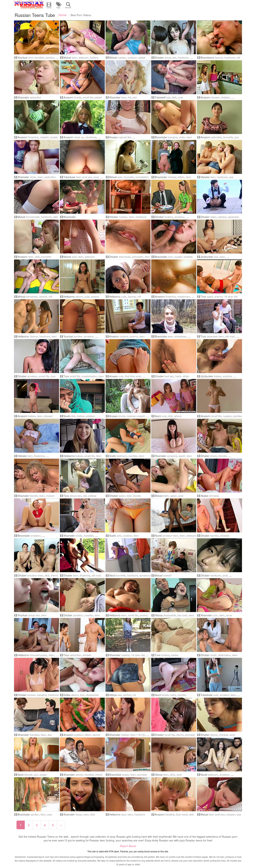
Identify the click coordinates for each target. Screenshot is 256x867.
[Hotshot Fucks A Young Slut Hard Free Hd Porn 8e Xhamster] (128, 77)
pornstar (190, 735)
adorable (216, 137)
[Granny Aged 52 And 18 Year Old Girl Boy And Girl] (219, 276)
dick (174, 97)
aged (210, 296)
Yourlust (22, 57)
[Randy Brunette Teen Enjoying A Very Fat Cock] (36, 236)
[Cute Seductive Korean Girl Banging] (36, 675)
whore (178, 416)
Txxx (203, 296)
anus (229, 615)
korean (31, 695)
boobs (137, 496)
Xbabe (204, 496)
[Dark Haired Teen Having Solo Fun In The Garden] (36, 794)
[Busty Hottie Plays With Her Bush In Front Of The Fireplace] (173, 675)
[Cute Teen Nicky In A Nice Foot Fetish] (82, 276)
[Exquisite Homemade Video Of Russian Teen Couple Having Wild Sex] (36, 197)
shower (215, 97)
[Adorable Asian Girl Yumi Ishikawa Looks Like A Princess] (128, 515)
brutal (121, 416)
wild (55, 217)
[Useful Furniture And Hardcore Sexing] (128, 197)
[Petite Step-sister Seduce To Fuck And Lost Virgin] (36, 157)
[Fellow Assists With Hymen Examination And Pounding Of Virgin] (219, 635)
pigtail (141, 57)
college (92, 496)
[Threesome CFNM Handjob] (36, 37)
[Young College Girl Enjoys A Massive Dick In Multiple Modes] (82, 436)
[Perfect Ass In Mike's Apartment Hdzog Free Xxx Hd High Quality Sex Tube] (128, 675)
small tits (88, 97)
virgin (182, 137)
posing (95, 296)
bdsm (181, 177)
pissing (222, 217)
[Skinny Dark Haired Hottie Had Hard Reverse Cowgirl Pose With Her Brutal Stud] (128, 396)
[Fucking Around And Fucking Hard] (173, 595)
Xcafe (112, 456)
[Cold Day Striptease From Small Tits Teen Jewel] (173, 316)
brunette (228, 137)
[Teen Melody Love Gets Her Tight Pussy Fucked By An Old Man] (36, 117)
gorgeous (145, 575)
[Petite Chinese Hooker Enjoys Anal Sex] (219, 715)
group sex (170, 57)
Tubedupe (69, 177)
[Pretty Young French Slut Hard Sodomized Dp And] (128, 715)
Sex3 (158, 416)
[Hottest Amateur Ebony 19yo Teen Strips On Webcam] (173, 515)
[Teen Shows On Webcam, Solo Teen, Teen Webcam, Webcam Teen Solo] (82, 236)
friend (54, 575)
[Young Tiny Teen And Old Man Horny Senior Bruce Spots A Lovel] (82, 555)
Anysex (113, 137)
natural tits (124, 137)
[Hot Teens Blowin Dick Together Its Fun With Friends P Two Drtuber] (36, 555)
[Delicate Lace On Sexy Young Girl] (128, 794)
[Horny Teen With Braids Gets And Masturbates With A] (82, 77)
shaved (48, 416)
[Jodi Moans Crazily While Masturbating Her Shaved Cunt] (36, 515)
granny (218, 296)
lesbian (225, 97)
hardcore (183, 57)
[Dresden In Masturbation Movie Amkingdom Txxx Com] (82, 356)
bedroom (122, 456)
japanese (233, 217)
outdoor (132, 57)
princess (214, 496)
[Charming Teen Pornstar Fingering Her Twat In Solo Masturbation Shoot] (128, 754)
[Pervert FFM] (36, 276)
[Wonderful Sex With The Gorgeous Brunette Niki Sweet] (128, 555)
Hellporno (69, 296)
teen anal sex (84, 177)
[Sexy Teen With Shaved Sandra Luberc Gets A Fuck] (36, 396)
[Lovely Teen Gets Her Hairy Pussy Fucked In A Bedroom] (173, 276)
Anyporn (68, 97)
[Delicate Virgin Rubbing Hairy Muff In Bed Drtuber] (173, 356)
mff (50, 296)
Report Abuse (128, 846)
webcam (83, 57)
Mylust (67, 57)
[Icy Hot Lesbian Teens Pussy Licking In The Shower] (219, 77)
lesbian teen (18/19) (133, 735)
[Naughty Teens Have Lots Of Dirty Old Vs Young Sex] (219, 37)
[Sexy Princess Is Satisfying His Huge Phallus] (219, 475)
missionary (183, 296)
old (238, 57)
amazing (172, 456)
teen (74, 57)
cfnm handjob (36, 57)
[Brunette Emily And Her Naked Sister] (36, 635)
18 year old (230, 296)
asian (213, 217)
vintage (172, 177)
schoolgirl (137, 257)
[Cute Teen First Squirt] (219, 555)
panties (50, 57)
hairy (178, 376)
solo (120, 177)
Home (62, 15)
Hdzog (158, 615)
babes (217, 376)
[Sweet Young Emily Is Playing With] (128, 595)
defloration (224, 655)
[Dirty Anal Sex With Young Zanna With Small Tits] (173, 754)
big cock (182, 615)
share (213, 456)
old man (230, 336)
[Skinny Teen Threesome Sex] (36, 316)
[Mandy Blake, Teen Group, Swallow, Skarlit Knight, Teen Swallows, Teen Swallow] (36, 595)
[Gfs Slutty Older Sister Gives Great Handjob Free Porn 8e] (36, 715)
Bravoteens (207, 57)
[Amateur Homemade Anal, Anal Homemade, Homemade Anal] (82, 157)
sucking (227, 376)
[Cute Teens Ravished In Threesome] (128, 276)
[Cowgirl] (173, 555)
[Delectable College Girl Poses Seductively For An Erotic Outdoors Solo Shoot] (82, 117)
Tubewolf (160, 97)
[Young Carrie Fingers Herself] (36, 436)
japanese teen (215, 336)
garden (35, 814)
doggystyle (169, 615)
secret (79, 774)
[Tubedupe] (219, 675)
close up (79, 137)
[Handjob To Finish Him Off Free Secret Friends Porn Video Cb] (82, 754)
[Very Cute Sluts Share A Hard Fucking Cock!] (173, 396)
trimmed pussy (38, 655)
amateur (179, 217)
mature (124, 336)
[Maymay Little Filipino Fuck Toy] (36, 356)
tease (79, 814)
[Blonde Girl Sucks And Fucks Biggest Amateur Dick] (82, 316)
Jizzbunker (207, 257)
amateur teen (170, 535)
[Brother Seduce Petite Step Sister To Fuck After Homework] (36, 77)
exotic (79, 535)
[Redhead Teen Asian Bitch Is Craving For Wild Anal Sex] (173, 475)
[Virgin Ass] (219, 157)
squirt (182, 456)
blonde (223, 456)
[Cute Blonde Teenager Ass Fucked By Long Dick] (173, 77)
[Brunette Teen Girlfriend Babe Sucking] (219, 356)
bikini (88, 735)
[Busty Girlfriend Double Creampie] (128, 475)
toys (53, 376)
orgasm (230, 814)
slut (134, 97)
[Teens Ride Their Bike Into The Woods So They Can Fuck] (82, 197)
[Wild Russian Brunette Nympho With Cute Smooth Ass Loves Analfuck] (219, 794)
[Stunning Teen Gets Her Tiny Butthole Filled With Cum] (219, 595)
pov (237, 137)
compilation (142, 177)
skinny (79, 296)
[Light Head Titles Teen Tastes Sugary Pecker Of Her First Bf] (128, 356)
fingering (33, 137)
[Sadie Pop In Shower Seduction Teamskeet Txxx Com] (82, 635)
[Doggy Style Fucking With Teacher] (173, 197)
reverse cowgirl (136, 416)
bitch (166, 496)
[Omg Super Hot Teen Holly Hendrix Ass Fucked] (219, 236)
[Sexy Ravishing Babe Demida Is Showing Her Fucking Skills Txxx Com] (173, 635)
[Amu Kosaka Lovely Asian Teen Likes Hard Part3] (128, 236)
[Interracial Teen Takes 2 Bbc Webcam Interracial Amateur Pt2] (219, 754)
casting (125, 655)
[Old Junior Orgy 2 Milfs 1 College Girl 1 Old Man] (82, 475)
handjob (89, 535)
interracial (124, 257)
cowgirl (44, 137)
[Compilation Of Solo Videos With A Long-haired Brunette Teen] (128, 157)
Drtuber (159, 57)
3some (219, 57)
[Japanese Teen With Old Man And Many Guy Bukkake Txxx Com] (219, 316)
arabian (90, 416)
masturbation (89, 376)
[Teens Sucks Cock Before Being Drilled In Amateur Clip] (173, 236)
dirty (172, 774)
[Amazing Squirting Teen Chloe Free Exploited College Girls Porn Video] (173, 436)
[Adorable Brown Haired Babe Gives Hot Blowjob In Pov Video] (219, 117)
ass (168, 97)
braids (77, 97)
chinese (223, 735)
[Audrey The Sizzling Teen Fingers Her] (219, 396)
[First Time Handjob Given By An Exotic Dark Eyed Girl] (82, 515)
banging (172, 137)
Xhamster (23, 97)
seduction (35, 97)
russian (122, 57)
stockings (91, 137)
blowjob (188, 257)
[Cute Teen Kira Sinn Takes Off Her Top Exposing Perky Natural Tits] (128, 117)
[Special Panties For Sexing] (219, 515)
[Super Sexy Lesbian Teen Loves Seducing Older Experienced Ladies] (128, 316)
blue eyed (182, 814)
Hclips (66, 695)
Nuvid (66, 416)
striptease (180, 336)
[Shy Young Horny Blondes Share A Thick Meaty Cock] (219, 436)
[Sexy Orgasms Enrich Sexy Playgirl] (173, 37)
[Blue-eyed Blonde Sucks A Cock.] (173, 794)
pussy (43, 774)
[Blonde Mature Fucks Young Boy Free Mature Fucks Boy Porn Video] (36, 475)
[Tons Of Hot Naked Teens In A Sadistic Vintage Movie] (173, 157)
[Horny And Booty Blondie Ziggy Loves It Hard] (173, 117)
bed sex (169, 376)
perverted (31, 296)
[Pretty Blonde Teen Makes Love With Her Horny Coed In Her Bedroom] (128, 436)
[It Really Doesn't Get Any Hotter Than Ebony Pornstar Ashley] (173, 715)
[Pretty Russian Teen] (128, 37)
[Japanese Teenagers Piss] (219, 197)
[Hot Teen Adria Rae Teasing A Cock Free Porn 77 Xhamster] (82, 794)
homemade (33, 217)
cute (180, 97)
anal (96, 177)
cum (170, 257)
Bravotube (161, 137)
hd (129, 97)
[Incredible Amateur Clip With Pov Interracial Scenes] (82, 675)
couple (54, 137)
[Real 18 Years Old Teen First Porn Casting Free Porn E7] (128, 635)
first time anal (133, 376)
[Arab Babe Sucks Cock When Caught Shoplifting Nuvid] (82, 396)
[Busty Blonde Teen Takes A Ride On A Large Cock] (36, 754)
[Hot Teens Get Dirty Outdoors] (82, 715)
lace (123, 814)
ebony (180, 735)
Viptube (205, 177)
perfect (127, 695)
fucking (94, 57)
